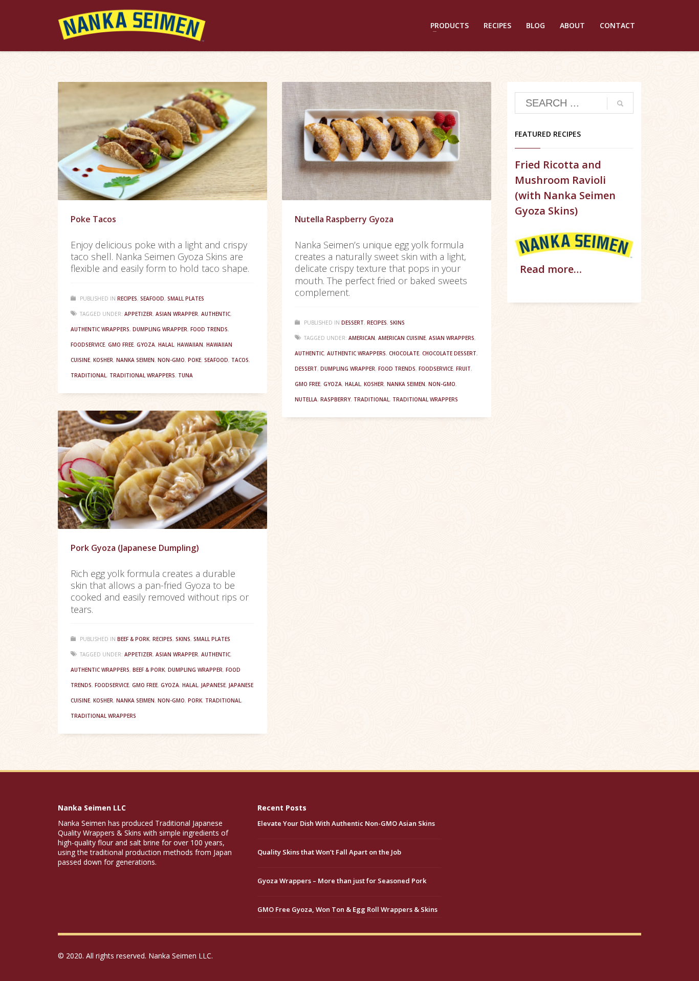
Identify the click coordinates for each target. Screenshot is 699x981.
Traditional (88, 375)
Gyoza (146, 344)
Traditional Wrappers (142, 375)
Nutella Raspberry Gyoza (344, 219)
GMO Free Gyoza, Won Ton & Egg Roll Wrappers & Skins (347, 909)
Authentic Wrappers (100, 329)
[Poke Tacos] (162, 141)
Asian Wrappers (451, 338)
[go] (620, 103)
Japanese (213, 685)
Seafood (152, 298)
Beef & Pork (133, 639)
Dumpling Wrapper (160, 329)
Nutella (306, 399)
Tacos (240, 360)
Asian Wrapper (177, 313)
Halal (166, 344)
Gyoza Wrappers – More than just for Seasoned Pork (341, 880)
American (361, 338)
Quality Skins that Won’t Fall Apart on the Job (329, 852)
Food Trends (209, 329)
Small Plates (185, 298)
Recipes (127, 298)
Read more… (551, 269)
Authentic (215, 313)
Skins (397, 322)
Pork (195, 700)
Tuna (185, 375)
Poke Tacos (93, 219)
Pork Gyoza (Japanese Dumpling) (135, 547)
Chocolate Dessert (449, 353)
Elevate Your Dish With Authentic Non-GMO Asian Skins (346, 823)
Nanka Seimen (135, 360)
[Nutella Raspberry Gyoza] (386, 141)
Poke (194, 360)
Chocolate (404, 353)
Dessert (352, 322)
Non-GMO (171, 360)
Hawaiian (190, 344)
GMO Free (121, 344)
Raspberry (335, 399)
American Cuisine (402, 338)
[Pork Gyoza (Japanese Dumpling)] (162, 470)
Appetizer (138, 313)
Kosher (103, 360)
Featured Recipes (548, 134)
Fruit (463, 368)
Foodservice (88, 344)
